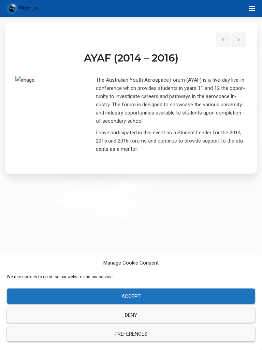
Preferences (131, 334)
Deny (131, 315)
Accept (131, 296)
